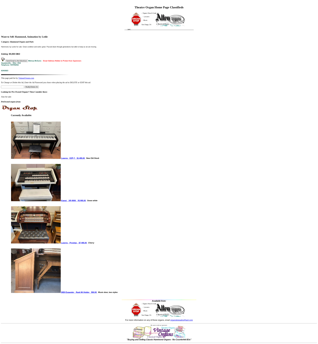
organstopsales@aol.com (181, 320)
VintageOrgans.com (26, 78)
